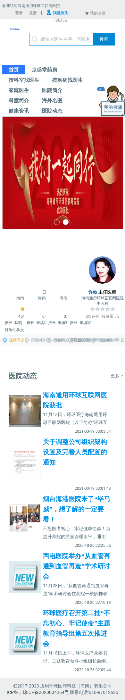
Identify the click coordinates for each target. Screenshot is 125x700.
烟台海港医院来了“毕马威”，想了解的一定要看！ (76, 509)
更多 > (117, 375)
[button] (103, 39)
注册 (33, 12)
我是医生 (60, 12)
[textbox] (71, 39)
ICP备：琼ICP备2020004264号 (38, 692)
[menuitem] (13, 69)
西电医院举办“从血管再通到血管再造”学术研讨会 (76, 566)
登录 (19, 12)
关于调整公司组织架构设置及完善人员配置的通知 (75, 452)
